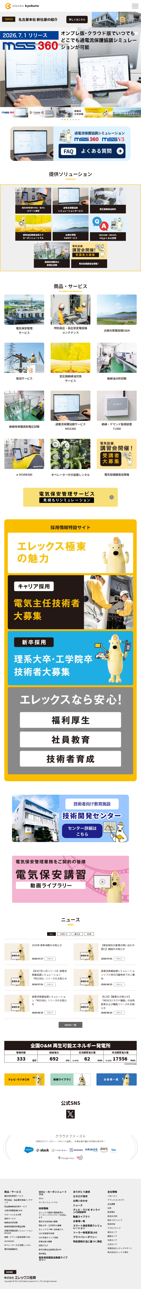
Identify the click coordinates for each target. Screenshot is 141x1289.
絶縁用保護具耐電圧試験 (14, 1226)
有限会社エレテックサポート (119, 1248)
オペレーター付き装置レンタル (17, 1245)
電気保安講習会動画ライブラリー (53, 1259)
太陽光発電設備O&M (13, 1210)
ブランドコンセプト (115, 1199)
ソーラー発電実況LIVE (85, 1232)
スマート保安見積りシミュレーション (87, 1227)
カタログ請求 (80, 1196)
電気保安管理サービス (13, 1195)
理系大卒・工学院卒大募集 (50, 1225)
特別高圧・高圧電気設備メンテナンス (18, 1201)
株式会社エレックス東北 (117, 1252)
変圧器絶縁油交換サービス (15, 1206)
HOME (9, 1272)
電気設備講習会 (11, 1249)
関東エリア (112, 1236)
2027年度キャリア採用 (48, 1237)
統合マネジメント (115, 1220)
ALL (51, 934)
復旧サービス (10, 1218)
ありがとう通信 (81, 1191)
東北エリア (112, 1232)
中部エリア (112, 1240)
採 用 (89, 934)
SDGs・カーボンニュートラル (53, 1193)
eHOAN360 (9, 1241)
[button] (62, 119)
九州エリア (112, 1244)
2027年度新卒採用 (46, 1233)
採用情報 (43, 1208)
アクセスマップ (114, 1228)
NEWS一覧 (70, 1025)
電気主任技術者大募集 (48, 1221)
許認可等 (111, 1224)
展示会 (77, 934)
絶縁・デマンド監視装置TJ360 (17, 1237)
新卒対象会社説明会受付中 (50, 1249)
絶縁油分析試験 (11, 1222)
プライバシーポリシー (85, 1237)
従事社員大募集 (45, 1241)
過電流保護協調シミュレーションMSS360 (18, 1231)
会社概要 (111, 1204)
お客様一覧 (79, 1221)
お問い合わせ (80, 1200)
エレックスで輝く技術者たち (51, 1229)
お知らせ (64, 934)
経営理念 (111, 1211)
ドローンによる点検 (12, 1214)
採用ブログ (43, 1245)
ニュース (78, 1205)
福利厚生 (42, 1253)
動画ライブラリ (81, 1216)
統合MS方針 (112, 1216)
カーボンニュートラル (48, 1202)
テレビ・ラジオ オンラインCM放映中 (86, 1211)
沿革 (109, 1208)
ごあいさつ (112, 1195)
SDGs (41, 1198)
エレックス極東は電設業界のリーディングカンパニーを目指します (53, 1215)
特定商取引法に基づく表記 (87, 1241)
